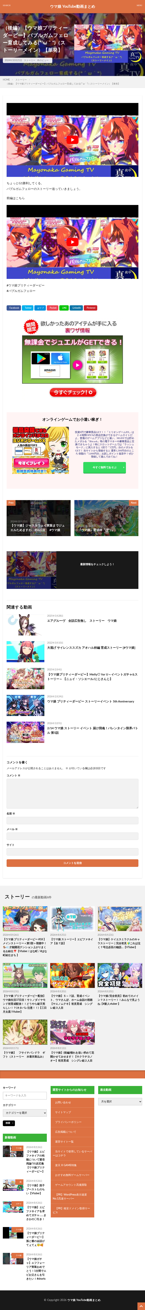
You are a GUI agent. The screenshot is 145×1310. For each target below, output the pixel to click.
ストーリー (29, 60)
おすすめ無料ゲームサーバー (72, 1175)
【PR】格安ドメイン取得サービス (71, 1210)
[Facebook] (14, 308)
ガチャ (19, 1204)
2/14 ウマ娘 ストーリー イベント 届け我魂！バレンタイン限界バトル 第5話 (92, 730)
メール (12, 829)
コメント (13, 775)
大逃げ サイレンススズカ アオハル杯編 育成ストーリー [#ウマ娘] (91, 647)
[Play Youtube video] (72, 140)
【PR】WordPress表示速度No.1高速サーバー (70, 1196)
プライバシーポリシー (68, 1122)
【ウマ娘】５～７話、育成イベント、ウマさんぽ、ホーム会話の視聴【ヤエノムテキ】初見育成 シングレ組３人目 (71, 1002)
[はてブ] (40, 308)
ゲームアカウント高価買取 (71, 1184)
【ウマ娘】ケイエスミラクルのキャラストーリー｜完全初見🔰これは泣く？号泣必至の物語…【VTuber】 (119, 943)
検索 (8, 1123)
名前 (11, 813)
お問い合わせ (63, 1102)
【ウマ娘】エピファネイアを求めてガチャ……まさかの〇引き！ (36, 1213)
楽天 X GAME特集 (66, 1165)
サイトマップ (63, 1112)
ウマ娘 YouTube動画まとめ (72, 6)
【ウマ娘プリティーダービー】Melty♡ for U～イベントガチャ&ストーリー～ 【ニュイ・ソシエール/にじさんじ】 (92, 677)
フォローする (97, 569)
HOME (6, 80)
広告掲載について (65, 1131)
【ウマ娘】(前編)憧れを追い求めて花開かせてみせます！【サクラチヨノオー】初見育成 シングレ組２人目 (72, 1056)
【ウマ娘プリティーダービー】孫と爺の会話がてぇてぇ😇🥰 (35, 1239)
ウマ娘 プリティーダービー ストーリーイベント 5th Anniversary (90, 701)
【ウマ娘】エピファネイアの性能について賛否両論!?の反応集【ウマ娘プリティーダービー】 (35, 1161)
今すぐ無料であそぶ (104, 467)
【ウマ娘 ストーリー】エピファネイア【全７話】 (71, 941)
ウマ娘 (19, 1148)
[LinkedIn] (76, 308)
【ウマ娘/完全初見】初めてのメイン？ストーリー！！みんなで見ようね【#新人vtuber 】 (119, 1000)
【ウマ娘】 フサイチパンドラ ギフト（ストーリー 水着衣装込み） (24, 1054)
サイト (11, 845)
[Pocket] (52, 308)
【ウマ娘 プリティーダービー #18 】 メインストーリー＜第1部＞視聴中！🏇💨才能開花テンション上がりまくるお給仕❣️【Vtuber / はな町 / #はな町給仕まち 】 (25, 947)
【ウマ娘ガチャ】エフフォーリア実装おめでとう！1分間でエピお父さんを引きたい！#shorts (36, 1269)
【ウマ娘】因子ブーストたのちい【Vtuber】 (35, 1189)
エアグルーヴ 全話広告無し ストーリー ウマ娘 (82, 620)
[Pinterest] (90, 308)
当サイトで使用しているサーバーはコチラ (72, 1153)
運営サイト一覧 (64, 1141)
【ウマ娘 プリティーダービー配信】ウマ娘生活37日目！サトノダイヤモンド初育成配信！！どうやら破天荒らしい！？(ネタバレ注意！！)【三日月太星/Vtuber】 (25, 1004)
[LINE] (64, 308)
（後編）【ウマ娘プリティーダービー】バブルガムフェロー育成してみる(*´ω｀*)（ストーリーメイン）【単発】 (63, 84)
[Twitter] (27, 308)
